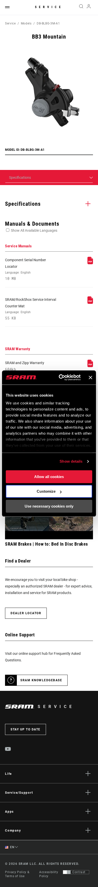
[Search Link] (81, 7)
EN (11, 847)
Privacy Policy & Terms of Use (17, 874)
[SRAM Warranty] (90, 366)
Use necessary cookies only (49, 506)
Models (26, 23)
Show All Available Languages (34, 230)
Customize (46, 491)
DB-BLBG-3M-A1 (48, 23)
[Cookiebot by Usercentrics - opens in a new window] (60, 377)
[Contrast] (67, 872)
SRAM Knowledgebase (41, 680)
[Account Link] (88, 8)
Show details (71, 461)
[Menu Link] (7, 7)
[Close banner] (90, 377)
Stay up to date (25, 729)
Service (49, 7)
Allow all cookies (49, 477)
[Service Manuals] (90, 263)
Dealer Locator (26, 613)
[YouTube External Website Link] (8, 749)
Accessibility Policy (48, 874)
